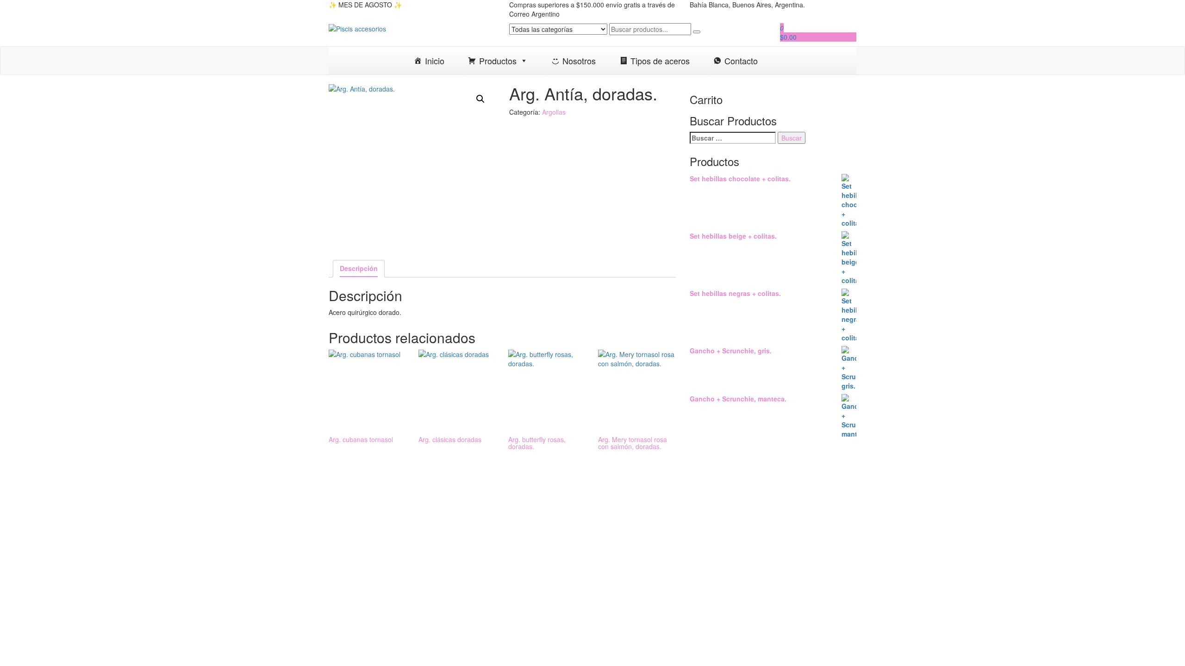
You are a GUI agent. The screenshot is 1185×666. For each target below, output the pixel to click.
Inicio (434, 61)
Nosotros (579, 61)
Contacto (741, 61)
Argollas (554, 112)
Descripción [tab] (359, 268)
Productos (498, 61)
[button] (480, 99)
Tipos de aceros (660, 61)
